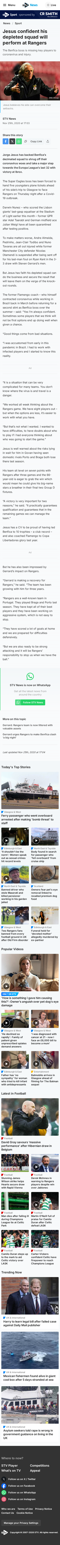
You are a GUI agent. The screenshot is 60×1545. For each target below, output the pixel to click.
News (6, 23)
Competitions (39, 1465)
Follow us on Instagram (22, 1499)
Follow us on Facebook (21, 1485)
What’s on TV (11, 1470)
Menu (11, 5)
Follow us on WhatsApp (22, 1492)
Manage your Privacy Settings (21, 1522)
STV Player (9, 1465)
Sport (18, 23)
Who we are (8, 1508)
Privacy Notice (43, 1508)
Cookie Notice (24, 1512)
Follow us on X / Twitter (22, 1479)
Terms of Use (25, 1508)
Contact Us (7, 1512)
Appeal (35, 1470)
